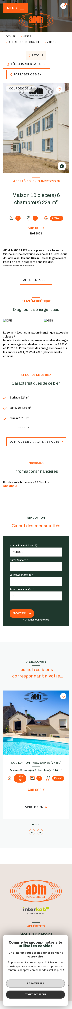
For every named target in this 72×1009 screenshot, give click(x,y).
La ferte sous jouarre (24, 42)
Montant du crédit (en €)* (24, 545)
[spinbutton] (36, 595)
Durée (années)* (19, 560)
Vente (27, 36)
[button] (40, 832)
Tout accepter (35, 994)
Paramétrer (35, 983)
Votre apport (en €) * (21, 574)
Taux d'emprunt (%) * (22, 589)
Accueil (11, 36)
